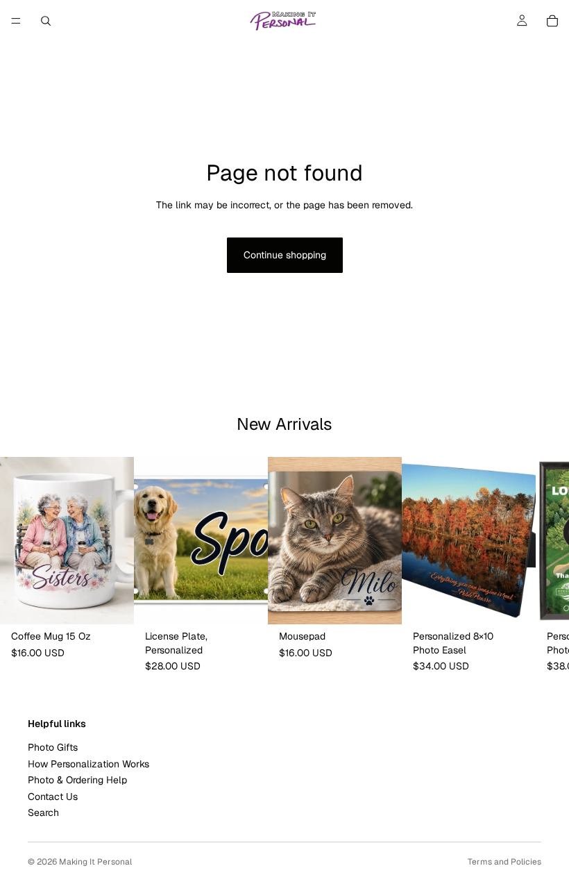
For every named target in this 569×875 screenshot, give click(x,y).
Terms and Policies (504, 861)
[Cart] (552, 21)
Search (43, 812)
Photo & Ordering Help (77, 780)
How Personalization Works (88, 763)
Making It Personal (95, 861)
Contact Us (53, 796)
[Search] (46, 21)
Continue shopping (285, 255)
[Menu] (16, 21)
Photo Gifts (53, 747)
